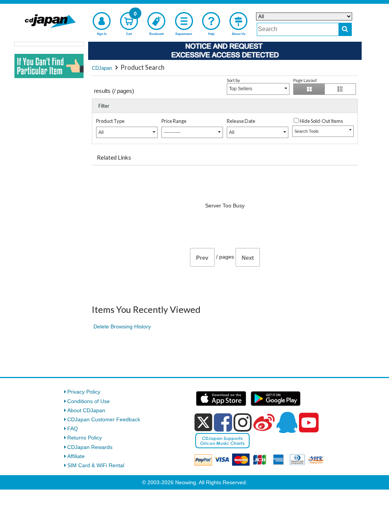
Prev (202, 257)
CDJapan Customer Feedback (103, 419)
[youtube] (309, 423)
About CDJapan (86, 410)
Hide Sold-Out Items (321, 121)
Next (248, 257)
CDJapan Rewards (89, 447)
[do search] (345, 29)
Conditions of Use (88, 401)
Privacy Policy (83, 392)
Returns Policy (84, 438)
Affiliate (76, 456)
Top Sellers (240, 88)
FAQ (72, 428)
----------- (172, 132)
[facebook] (223, 422)
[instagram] (243, 422)
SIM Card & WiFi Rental (95, 465)
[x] (203, 422)
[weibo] (264, 422)
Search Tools (306, 131)
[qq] (286, 422)
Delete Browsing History (122, 326)
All (101, 132)
